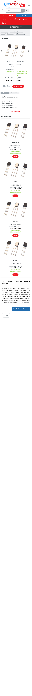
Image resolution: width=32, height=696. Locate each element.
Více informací (25, 302)
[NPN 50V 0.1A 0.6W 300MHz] (15, 51)
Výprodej (17, 19)
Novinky (4, 19)
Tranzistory (10, 34)
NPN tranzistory (20, 34)
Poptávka (24, 19)
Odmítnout (6, 315)
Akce (10, 19)
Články (4, 23)
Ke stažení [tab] (14, 92)
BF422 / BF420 (15, 142)
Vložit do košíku (18, 86)
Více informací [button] (15, 111)
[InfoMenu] (29, 5)
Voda (24, 15)
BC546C (15, 260)
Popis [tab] (4, 92)
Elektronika (8, 15)
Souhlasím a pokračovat (21, 309)
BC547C (15, 221)
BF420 (15, 181)
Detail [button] (15, 156)
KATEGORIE (15, 27)
